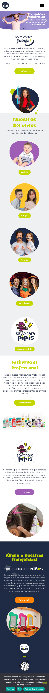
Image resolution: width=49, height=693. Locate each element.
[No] (44, 683)
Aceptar (10, 689)
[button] (42, 5)
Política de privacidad (34, 689)
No (19, 689)
